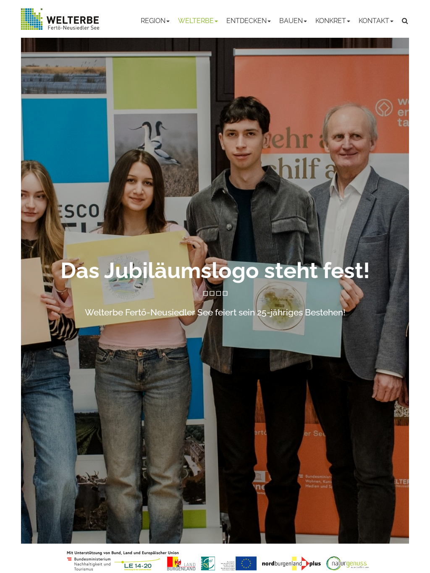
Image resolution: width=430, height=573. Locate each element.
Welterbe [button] (196, 21)
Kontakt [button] (374, 21)
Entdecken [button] (246, 21)
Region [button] (153, 21)
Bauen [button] (291, 21)
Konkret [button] (330, 21)
